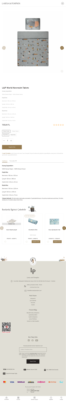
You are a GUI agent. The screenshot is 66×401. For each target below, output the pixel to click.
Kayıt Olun (33, 361)
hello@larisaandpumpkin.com (34, 290)
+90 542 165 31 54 (34, 287)
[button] (62, 48)
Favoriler (33, 302)
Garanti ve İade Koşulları (33, 321)
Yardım (33, 304)
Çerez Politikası (33, 319)
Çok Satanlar (33, 300)
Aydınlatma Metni (33, 314)
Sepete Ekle (12, 147)
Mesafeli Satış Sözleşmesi (33, 312)
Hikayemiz (33, 298)
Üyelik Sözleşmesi (33, 317)
